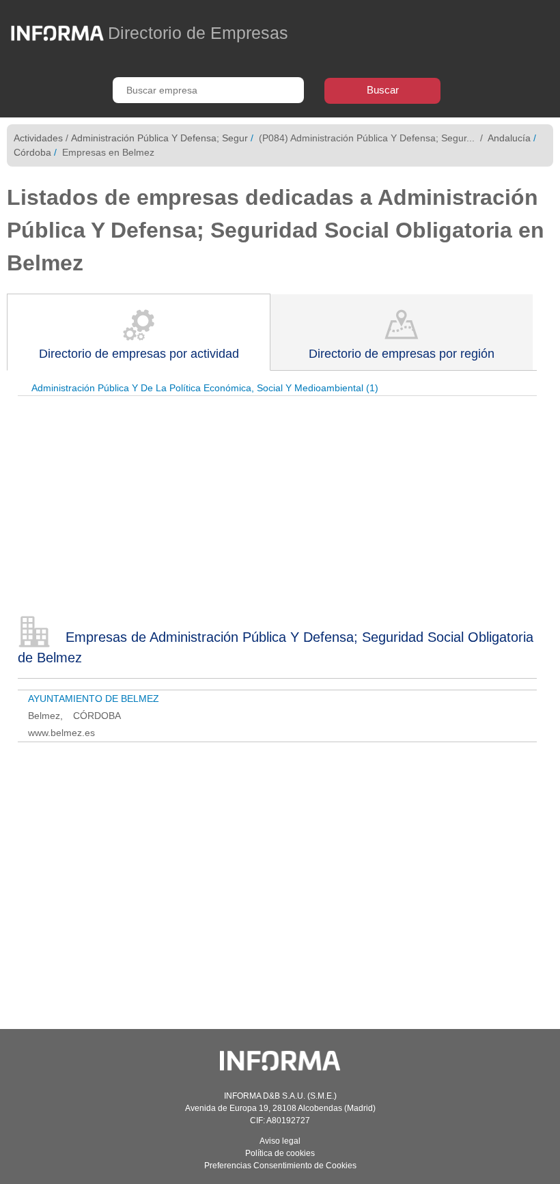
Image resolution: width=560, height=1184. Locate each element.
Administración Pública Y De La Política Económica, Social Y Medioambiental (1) (204, 387)
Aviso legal (280, 1141)
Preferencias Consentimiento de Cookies (280, 1165)
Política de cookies (280, 1153)
